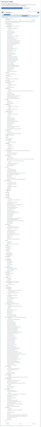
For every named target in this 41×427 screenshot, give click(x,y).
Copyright (21, 425)
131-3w (12, 133)
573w (11, 176)
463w (12, 45)
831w (16, 295)
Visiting (26, 14)
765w (12, 268)
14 (16, 230)
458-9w (24, 179)
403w (7, 191)
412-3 (14, 38)
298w (20, 401)
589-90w (21, 204)
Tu (11, 22)
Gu (28, 21)
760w (11, 246)
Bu (12, 21)
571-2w (18, 174)
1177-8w (11, 312)
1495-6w (12, 301)
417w (7, 422)
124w (7, 131)
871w (16, 186)
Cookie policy (26, 425)
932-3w (12, 132)
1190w (14, 32)
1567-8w (16, 329)
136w (14, 133)
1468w (9, 286)
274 (11, 418)
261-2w (20, 352)
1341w (14, 164)
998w (14, 120)
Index (20, 19)
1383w (13, 148)
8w (11, 241)
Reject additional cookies (17, 8)
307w (16, 395)
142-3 (11, 419)
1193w (19, 43)
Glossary (5, 425)
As (7, 21)
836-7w (10, 110)
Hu (32, 21)
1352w (12, 93)
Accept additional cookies (6, 8)
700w (12, 235)
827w (13, 386)
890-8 (15, 28)
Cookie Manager (29, 425)
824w (15, 170)
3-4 (14, 412)
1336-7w (11, 262)
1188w (12, 49)
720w (18, 212)
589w (17, 219)
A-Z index (2, 425)
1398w (14, 94)
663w (14, 295)
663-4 (10, 413)
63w (19, 66)
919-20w (13, 213)
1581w (12, 334)
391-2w (10, 268)
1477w (16, 297)
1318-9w (16, 268)
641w (11, 237)
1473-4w (12, 138)
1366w (10, 279)
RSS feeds (35, 11)
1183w (15, 50)
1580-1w (14, 339)
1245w (11, 175)
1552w (14, 81)
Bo (11, 21)
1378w (20, 133)
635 (14, 284)
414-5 (11, 313)
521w (18, 361)
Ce (14, 21)
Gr (27, 21)
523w (14, 350)
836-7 (14, 373)
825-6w (14, 302)
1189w (16, 56)
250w (11, 61)
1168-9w (13, 71)
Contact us (38, 11)
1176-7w (15, 71)
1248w (9, 116)
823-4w (12, 209)
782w (10, 263)
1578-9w (18, 319)
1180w (14, 39)
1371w (10, 149)
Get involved (22, 14)
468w (10, 34)
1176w (16, 38)
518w (20, 362)
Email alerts (32, 11)
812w (14, 340)
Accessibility (29, 11)
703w (9, 131)
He (30, 21)
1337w (12, 264)
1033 (7, 159)
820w (13, 50)
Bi (10, 21)
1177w (15, 59)
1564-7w (14, 324)
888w (10, 252)
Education (28, 14)
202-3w (15, 208)
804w (19, 406)
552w (10, 258)
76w (9, 280)
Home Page (33, 19)
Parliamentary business (7, 14)
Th (10, 22)
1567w (16, 325)
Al (6, 21)
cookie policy (23, 5)
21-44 (21, 306)
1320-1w (8, 251)
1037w (17, 351)
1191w (11, 70)
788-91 (19, 380)
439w (11, 278)
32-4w (23, 220)
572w (15, 169)
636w (7, 257)
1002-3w (19, 126)
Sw (8, 22)
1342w (10, 300)
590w (19, 218)
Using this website (17, 425)
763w (13, 103)
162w (11, 76)
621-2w (11, 396)
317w (16, 417)
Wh (15, 22)
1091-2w (11, 94)
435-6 (13, 231)
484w (12, 203)
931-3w (16, 133)
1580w (14, 341)
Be (9, 21)
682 (19, 368)
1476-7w (16, 109)
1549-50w (16, 330)
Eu (23, 21)
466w (13, 61)
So (5, 22)
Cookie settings (26, 8)
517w (13, 372)
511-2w (15, 346)
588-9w (16, 202)
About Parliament (18, 14)
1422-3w (15, 142)
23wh (14, 391)
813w (14, 335)
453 (12, 145)
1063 (20, 290)
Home (2, 14)
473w (20, 98)
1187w (16, 48)
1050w (17, 121)
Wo (16, 22)
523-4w (13, 323)
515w (12, 324)
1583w (18, 355)
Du (20, 21)
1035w (14, 336)
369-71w (15, 402)
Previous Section (8, 19)
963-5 (9, 100)
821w (12, 223)
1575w (16, 357)
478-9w (17, 400)
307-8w (15, 397)
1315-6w (13, 269)
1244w (10, 242)
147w (11, 385)
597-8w (13, 345)
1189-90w (12, 33)
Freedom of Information (11, 425)
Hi (31, 21)
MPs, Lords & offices (13, 14)
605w (17, 356)
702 (18, 106)
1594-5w (12, 363)
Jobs (14, 425)
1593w (15, 323)
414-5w (8, 196)
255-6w (14, 44)
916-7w (17, 207)
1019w (13, 122)
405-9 (10, 308)
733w (13, 170)
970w (13, 127)
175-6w (8, 268)
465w (12, 56)
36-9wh (16, 391)
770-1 (13, 273)
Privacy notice (24, 425)
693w (9, 236)
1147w (18, 133)
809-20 (15, 154)
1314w (14, 268)
